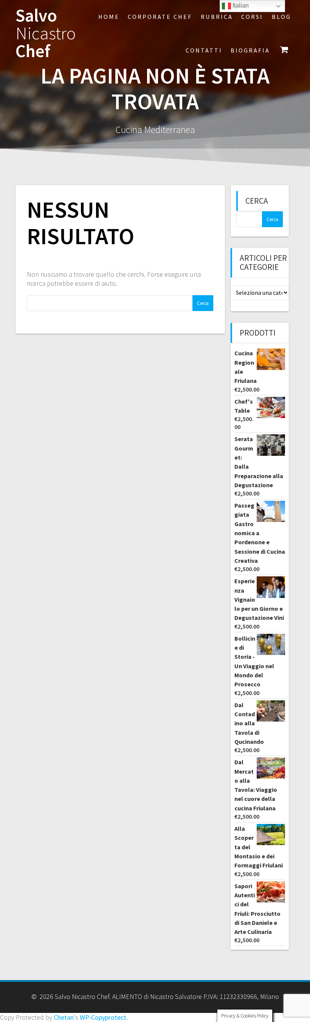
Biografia (250, 50)
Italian (240, 5)
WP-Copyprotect (103, 1017)
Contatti (204, 50)
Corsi (252, 16)
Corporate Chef (160, 16)
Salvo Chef (46, 33)
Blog (281, 16)
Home (108, 16)
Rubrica (217, 16)
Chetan (64, 1017)
